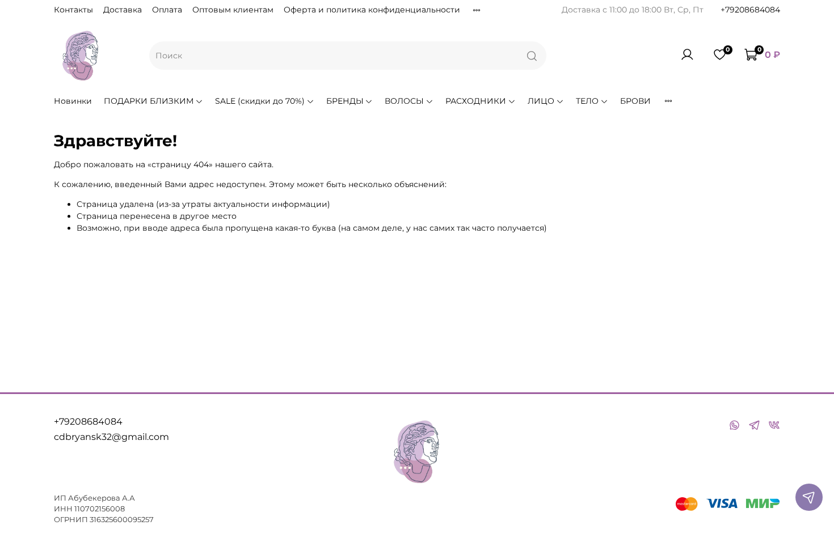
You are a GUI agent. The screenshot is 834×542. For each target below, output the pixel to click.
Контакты (73, 10)
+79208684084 (750, 10)
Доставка (122, 10)
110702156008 (99, 509)
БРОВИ (635, 101)
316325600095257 (122, 519)
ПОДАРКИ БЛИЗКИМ (148, 101)
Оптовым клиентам (232, 10)
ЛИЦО (541, 101)
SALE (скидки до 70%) (260, 101)
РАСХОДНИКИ (475, 101)
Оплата (167, 10)
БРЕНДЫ (345, 101)
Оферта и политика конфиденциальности (372, 10)
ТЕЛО (587, 101)
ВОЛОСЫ (404, 101)
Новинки (73, 101)
